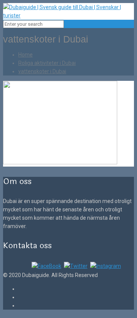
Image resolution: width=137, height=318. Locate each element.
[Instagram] (105, 266)
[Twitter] (75, 266)
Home (25, 55)
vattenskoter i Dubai (42, 71)
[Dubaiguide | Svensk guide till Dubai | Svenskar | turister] (68, 16)
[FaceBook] (46, 266)
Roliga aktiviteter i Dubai (47, 63)
